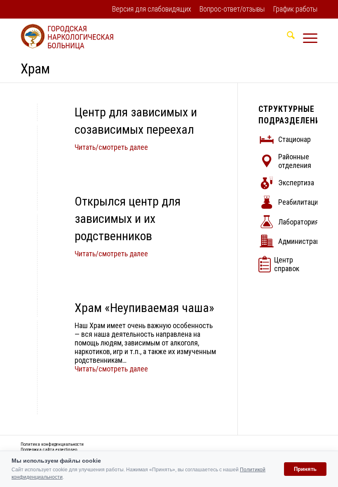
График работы (295, 9)
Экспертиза (296, 182)
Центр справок (286, 264)
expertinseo (66, 449)
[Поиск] (287, 36)
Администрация (302, 241)
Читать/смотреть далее (111, 147)
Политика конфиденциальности (52, 444)
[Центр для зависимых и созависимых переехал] (37, 122)
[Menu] (306, 36)
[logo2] (67, 36)
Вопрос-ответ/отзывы (232, 9)
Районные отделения (294, 161)
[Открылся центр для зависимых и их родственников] (37, 212)
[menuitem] (151, 9)
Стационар (294, 139)
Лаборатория (298, 221)
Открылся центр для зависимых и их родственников (128, 218)
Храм (35, 69)
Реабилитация (300, 202)
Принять (305, 469)
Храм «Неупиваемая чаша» (144, 307)
